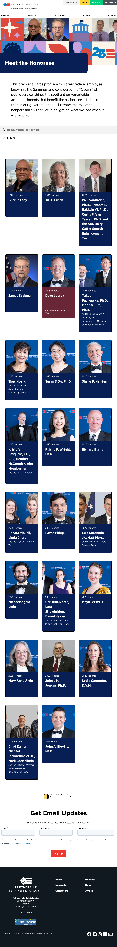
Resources (32, 15)
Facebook (89, 934)
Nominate (59, 15)
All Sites (110, 2)
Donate (96, 2)
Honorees (5, 15)
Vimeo (94, 934)
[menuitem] (71, 2)
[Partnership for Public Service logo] (26, 884)
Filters (11, 138)
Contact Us (71, 2)
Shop (84, 2)
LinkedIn (105, 934)
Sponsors (112, 15)
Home (58, 879)
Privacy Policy (35, 933)
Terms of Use (48, 933)
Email (110, 934)
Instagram (99, 934)
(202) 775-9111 (26, 912)
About (85, 15)
